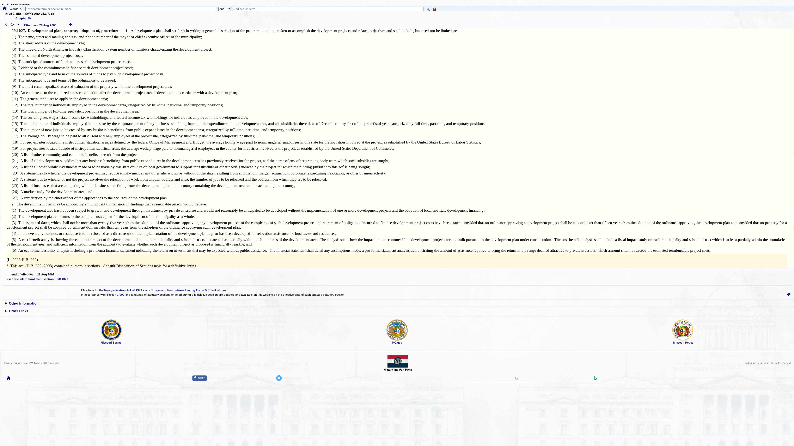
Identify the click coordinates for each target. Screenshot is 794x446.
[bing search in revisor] (595, 379)
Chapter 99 (23, 18)
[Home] (4, 8)
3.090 (120, 294)
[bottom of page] (70, 25)
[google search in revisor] (516, 378)
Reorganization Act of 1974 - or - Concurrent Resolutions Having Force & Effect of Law (165, 290)
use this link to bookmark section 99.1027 (37, 279)
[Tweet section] (279, 380)
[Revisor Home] (8, 379)
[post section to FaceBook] (199, 380)
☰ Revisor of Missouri (17, 4)
